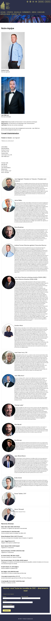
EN (19, 14)
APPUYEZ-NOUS (5, 14)
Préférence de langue (8, 604)
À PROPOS (10, 12)
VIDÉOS (34, 12)
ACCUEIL (3, 12)
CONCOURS (41, 12)
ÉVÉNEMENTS (26, 12)
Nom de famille (25, 596)
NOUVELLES (17, 12)
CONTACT (14, 14)
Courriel (5, 600)
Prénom (4, 596)
